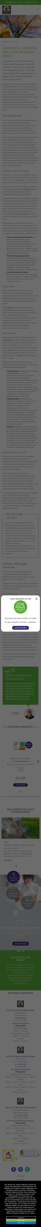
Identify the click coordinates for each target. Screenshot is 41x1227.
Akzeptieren (21, 1220)
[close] (36, 599)
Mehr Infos (21, 1223)
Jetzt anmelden (21, 628)
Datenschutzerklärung (20, 1215)
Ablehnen (21, 1217)
